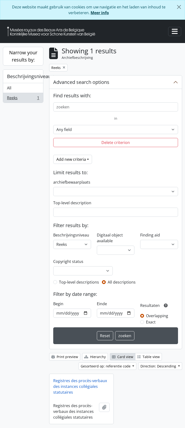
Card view (124, 356)
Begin (58, 303)
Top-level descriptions (79, 282)
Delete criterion (115, 142)
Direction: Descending (158, 366)
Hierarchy (97, 356)
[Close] (179, 7)
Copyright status (68, 261)
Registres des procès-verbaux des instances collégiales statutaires (80, 386)
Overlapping (157, 315)
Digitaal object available (110, 237)
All (9, 88)
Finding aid (150, 235)
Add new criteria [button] (71, 159)
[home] (53, 31)
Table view (151, 356)
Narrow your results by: (23, 56)
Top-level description (72, 202)
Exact (151, 322)
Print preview (67, 356)
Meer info (100, 12)
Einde (102, 303)
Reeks (23, 99)
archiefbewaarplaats (71, 182)
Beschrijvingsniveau (25, 76)
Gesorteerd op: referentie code (106, 366)
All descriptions (122, 282)
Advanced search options (81, 82)
